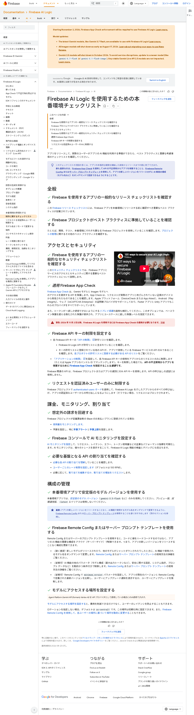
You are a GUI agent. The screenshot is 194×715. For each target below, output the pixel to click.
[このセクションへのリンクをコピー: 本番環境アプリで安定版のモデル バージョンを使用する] (148, 492)
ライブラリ (47, 677)
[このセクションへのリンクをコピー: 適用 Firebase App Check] (98, 286)
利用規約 (46, 709)
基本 (14, 18)
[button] (17, 56)
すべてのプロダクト (148, 697)
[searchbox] (19, 27)
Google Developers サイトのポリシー (89, 641)
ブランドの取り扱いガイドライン (153, 681)
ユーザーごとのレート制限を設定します (73, 467)
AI (27, 18)
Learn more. (162, 29)
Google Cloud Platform (123, 697)
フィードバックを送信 (161, 99)
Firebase (51, 91)
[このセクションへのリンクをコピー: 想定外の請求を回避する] (95, 413)
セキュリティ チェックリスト (67, 270)
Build (31, 3)
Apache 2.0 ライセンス (169, 638)
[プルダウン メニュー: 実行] (58, 18)
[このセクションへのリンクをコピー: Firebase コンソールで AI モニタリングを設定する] (138, 438)
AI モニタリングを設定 (58, 444)
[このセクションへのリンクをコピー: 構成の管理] (73, 484)
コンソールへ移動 (170, 3)
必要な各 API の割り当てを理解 (69, 462)
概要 (5, 18)
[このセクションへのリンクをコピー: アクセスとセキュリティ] (99, 246)
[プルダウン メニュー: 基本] (19, 18)
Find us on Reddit (97, 667)
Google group (144, 672)
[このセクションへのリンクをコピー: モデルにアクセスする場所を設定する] (117, 590)
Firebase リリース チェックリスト (69, 208)
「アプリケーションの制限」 (68, 359)
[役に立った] (168, 91)
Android (77, 697)
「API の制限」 (84, 340)
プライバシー (58, 709)
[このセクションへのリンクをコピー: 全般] (59, 189)
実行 (53, 18)
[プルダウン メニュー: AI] (31, 18)
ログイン (187, 3)
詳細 (163, 322)
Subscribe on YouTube (99, 677)
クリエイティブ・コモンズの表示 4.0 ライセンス (102, 638)
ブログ (155, 3)
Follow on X (95, 672)
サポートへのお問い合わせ (150, 663)
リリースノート (145, 677)
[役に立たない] (173, 91)
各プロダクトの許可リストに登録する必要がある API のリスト (106, 353)
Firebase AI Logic (40, 12)
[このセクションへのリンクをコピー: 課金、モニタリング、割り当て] (113, 404)
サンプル (86, 18)
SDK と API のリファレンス (53, 667)
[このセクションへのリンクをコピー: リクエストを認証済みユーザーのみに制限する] (132, 383)
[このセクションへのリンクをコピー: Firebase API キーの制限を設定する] (114, 333)
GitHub (45, 681)
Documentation (13, 12)
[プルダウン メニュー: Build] (37, 3)
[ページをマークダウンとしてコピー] (113, 106)
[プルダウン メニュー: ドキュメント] (58, 3)
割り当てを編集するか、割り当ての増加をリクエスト (96, 472)
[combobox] (104, 3)
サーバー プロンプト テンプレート (85, 172)
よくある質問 (144, 686)
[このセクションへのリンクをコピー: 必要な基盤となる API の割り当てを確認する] (129, 456)
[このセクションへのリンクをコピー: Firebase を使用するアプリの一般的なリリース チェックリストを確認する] (54, 202)
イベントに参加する (99, 681)
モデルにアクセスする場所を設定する (66, 604)
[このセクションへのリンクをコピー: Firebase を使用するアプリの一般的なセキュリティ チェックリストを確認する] (68, 264)
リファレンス (71, 18)
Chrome (90, 697)
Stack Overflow (145, 667)
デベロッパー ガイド (51, 663)
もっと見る (70, 3)
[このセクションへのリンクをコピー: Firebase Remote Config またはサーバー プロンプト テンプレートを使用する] (57, 532)
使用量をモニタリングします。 (69, 424)
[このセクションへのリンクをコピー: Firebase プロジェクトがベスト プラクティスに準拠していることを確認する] (57, 225)
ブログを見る (96, 663)
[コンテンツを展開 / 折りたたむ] (68, 114)
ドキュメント (49, 3)
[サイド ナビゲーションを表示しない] (34, 710)
